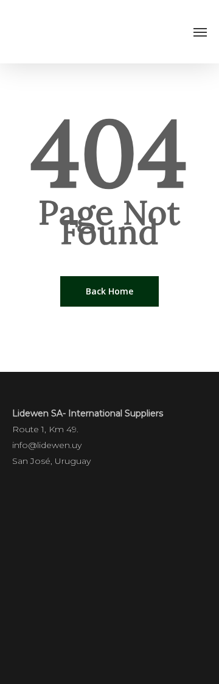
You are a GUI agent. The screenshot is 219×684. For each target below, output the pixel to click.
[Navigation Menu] (200, 32)
